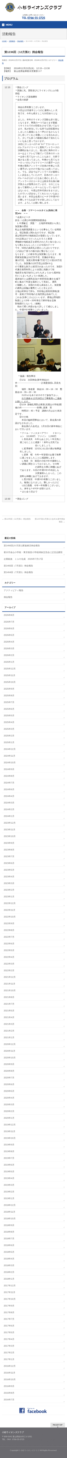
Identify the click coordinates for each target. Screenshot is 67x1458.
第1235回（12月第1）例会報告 (16, 519)
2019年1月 (9, 1198)
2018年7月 (9, 1238)
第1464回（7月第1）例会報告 (18, 572)
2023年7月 (9, 856)
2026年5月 (9, 635)
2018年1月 (9, 1279)
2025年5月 (9, 715)
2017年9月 (9, 1305)
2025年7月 (9, 702)
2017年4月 (9, 1339)
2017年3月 (9, 1346)
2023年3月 (9, 883)
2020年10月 (10, 1057)
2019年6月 (9, 1165)
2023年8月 (9, 849)
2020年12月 (10, 1044)
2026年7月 (9, 622)
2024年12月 (10, 749)
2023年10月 (10, 836)
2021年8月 (9, 997)
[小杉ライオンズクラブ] (33, 9)
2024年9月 (9, 769)
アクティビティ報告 (13, 590)
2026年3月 (9, 648)
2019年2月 (9, 1191)
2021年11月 (9, 983)
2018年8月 (9, 1232)
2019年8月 (9, 1151)
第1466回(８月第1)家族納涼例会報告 (22, 545)
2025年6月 (9, 709)
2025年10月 (10, 682)
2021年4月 (9, 1017)
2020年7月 (9, 1077)
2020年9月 (9, 1064)
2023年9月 (9, 843)
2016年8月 (9, 1393)
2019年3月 (9, 1185)
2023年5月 (9, 870)
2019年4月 (9, 1178)
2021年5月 (9, 1010)
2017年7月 (9, 1319)
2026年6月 (9, 628)
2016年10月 (10, 1379)
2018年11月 (9, 1212)
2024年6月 (9, 789)
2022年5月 (9, 950)
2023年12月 (10, 823)
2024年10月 (10, 762)
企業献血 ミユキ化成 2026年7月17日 (23, 559)
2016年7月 (9, 1399)
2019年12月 (10, 1124)
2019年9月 (9, 1144)
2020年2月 (9, 1111)
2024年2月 (9, 809)
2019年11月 (9, 1131)
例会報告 (8, 597)
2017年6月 (9, 1325)
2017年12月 (10, 1285)
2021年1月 (9, 1037)
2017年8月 (9, 1312)
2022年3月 (9, 963)
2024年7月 (9, 782)
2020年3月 (9, 1104)
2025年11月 (9, 675)
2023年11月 (9, 829)
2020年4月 (9, 1098)
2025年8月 (9, 695)
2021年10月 (10, 990)
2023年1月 (9, 896)
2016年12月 (10, 1366)
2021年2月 (9, 1030)
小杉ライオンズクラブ (30, 1450)
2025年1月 (9, 742)
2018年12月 (10, 1205)
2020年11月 (9, 1051)
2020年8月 (9, 1071)
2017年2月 (9, 1352)
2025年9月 (9, 689)
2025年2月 (9, 735)
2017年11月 (9, 1292)
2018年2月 (9, 1272)
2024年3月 (9, 802)
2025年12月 (10, 668)
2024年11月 (9, 756)
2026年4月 (9, 642)
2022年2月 (9, 970)
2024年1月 (9, 816)
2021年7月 (9, 1004)
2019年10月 (10, 1138)
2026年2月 (9, 655)
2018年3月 (9, 1265)
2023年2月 (9, 890)
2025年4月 (9, 722)
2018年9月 (9, 1225)
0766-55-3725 (36, 18)
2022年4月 (9, 957)
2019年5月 (9, 1171)
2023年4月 (9, 876)
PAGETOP (58, 1425)
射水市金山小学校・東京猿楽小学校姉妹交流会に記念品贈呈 (33, 552)
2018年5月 (9, 1252)
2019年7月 (9, 1158)
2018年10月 (10, 1218)
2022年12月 (10, 903)
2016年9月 (9, 1386)
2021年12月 (10, 977)
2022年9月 (9, 923)
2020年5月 (9, 1091)
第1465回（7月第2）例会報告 (18, 565)
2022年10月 (10, 916)
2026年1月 (9, 662)
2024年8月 (9, 776)
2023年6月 (9, 863)
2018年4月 (9, 1258)
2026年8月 (9, 615)
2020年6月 (9, 1084)
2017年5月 (9, 1332)
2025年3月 (9, 729)
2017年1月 (9, 1359)
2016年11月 (9, 1372)
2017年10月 (10, 1299)
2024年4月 (9, 796)
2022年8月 (9, 930)
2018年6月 (9, 1245)
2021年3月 (9, 1024)
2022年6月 (9, 943)
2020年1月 (9, 1118)
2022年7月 (9, 937)
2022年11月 (9, 910)
